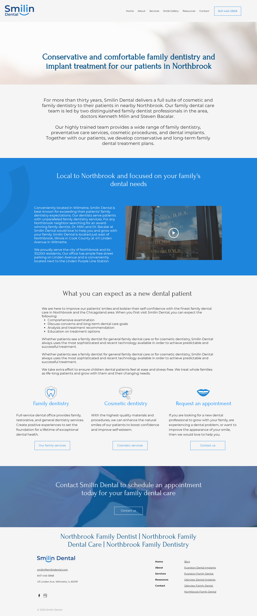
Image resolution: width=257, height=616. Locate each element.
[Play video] (174, 233)
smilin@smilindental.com (52, 569)
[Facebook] (39, 596)
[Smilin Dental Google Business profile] (45, 596)
